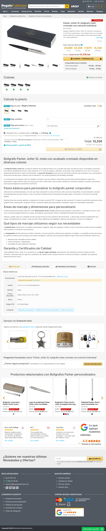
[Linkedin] (10, 487)
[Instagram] (17, 487)
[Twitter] (7, 487)
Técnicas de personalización (15, 502)
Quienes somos (64, 478)
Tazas (63, 11)
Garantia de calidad (65, 481)
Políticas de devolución (13, 505)
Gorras (46, 11)
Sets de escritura (67, 310)
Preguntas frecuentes (13, 498)
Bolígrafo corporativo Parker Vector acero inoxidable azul (11, 404)
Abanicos (90, 11)
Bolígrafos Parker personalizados (48, 310)
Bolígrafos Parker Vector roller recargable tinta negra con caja (66, 404)
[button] (81, 45)
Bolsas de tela (27, 11)
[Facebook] (14, 487)
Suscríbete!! (96, 458)
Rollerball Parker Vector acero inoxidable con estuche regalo (90, 404)
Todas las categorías (12, 511)
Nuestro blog (63, 487)
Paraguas (99, 11)
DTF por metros (64, 484)
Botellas (55, 11)
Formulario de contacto (13, 508)
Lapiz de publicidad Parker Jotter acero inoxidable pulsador (39, 404)
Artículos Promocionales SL (23, 528)
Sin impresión (52, 126)
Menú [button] (5, 11)
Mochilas (38, 11)
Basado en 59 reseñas (69, 514)
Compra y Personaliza (83, 59)
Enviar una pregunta (92, 364)
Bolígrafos (71, 11)
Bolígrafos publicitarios (26, 310)
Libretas (81, 11)
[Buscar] (67, 6)
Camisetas (15, 11)
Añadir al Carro (74, 149)
